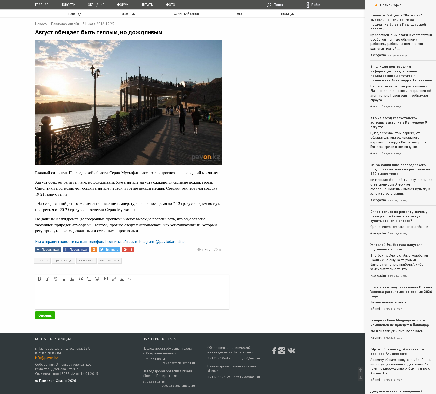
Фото (170, 4)
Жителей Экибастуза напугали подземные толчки (396, 246)
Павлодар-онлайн (65, 23)
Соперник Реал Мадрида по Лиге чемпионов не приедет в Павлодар (399, 322)
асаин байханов (186, 14)
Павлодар (75, 14)
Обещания (96, 4)
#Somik (376, 309)
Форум (122, 4)
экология (128, 14)
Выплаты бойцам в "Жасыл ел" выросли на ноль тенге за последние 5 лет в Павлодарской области (398, 22)
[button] (39, 279)
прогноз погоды (63, 260)
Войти (315, 4)
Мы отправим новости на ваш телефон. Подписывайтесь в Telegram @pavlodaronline (110, 241)
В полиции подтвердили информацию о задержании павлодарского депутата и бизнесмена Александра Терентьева (401, 73)
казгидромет (86, 260)
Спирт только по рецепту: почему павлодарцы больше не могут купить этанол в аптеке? (398, 216)
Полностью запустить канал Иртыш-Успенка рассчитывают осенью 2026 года (401, 291)
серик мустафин (109, 260)
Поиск (278, 4)
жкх (240, 14)
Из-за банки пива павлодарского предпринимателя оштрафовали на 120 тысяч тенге (400, 169)
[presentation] (39, 279)
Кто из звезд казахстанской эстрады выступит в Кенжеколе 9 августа (398, 122)
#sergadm (378, 55)
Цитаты (147, 4)
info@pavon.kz (46, 357)
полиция (288, 14)
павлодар (42, 260)
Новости (68, 4)
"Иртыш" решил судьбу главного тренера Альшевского (397, 351)
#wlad (375, 106)
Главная (41, 4)
